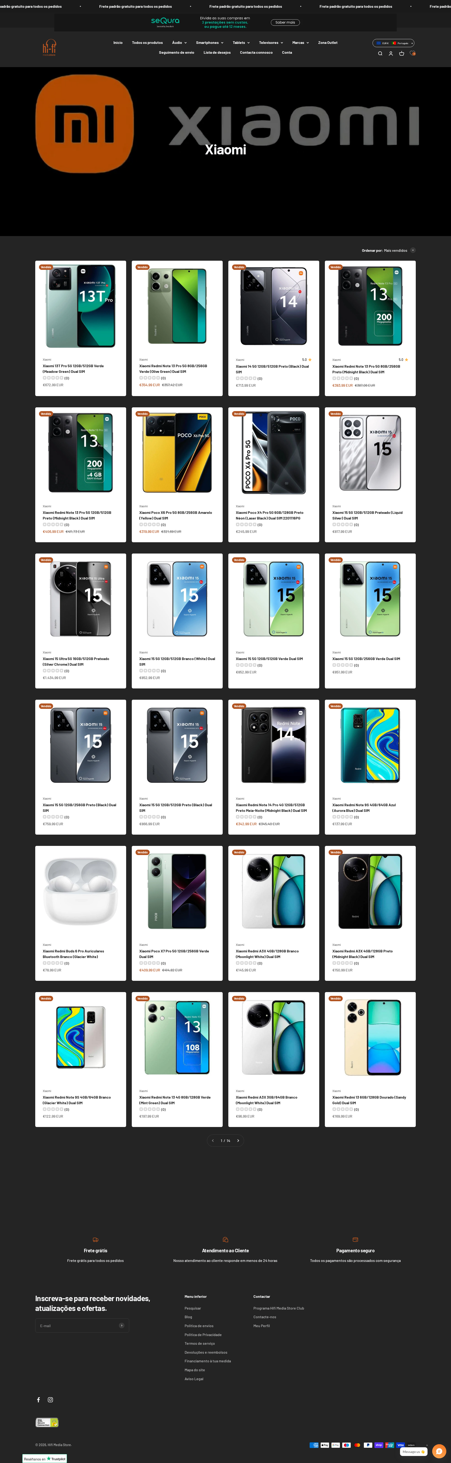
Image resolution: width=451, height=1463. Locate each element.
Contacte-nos (264, 1316)
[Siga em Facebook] (38, 1400)
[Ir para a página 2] (238, 1140)
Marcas (298, 42)
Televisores (268, 42)
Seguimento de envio (176, 52)
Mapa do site (195, 1370)
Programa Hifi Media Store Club (278, 1308)
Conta (287, 52)
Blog (188, 1316)
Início (118, 42)
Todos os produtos (147, 42)
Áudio (177, 42)
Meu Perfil (261, 1325)
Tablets (239, 42)
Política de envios (199, 1325)
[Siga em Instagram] (50, 1400)
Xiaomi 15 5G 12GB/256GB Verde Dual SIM (366, 658)
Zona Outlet (328, 42)
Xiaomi (47, 359)
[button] (393, 43)
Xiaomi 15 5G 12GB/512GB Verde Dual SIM (269, 658)
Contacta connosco (256, 52)
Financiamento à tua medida (208, 1361)
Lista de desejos (217, 52)
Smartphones (207, 42)
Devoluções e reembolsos (206, 1352)
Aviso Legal (194, 1378)
